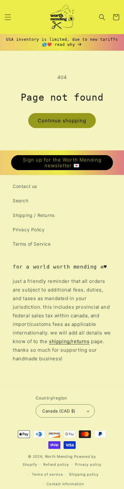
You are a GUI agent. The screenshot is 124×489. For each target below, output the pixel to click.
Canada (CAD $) (59, 410)
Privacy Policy (29, 229)
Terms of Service (32, 244)
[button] (8, 17)
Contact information (65, 484)
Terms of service (47, 474)
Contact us (25, 186)
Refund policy (56, 464)
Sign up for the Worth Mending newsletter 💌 (62, 163)
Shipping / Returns (34, 215)
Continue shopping (62, 121)
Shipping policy (84, 474)
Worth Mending (59, 456)
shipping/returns (69, 341)
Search (21, 200)
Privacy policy (88, 464)
